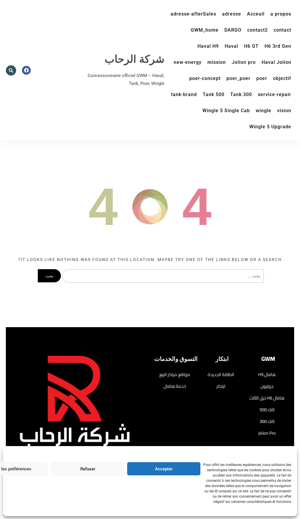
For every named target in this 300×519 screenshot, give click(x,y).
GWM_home (205, 30)
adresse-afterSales (193, 14)
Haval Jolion (276, 62)
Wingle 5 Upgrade (270, 126)
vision (284, 110)
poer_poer (238, 78)
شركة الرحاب (134, 59)
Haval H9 (208, 46)
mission (216, 62)
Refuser (87, 469)
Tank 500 (213, 94)
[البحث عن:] (161, 276)
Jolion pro (244, 62)
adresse (231, 14)
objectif (282, 78)
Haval (231, 46)
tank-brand (184, 94)
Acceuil (256, 14)
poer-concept (205, 78)
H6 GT (251, 46)
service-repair (274, 94)
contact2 (257, 30)
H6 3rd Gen (278, 46)
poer (261, 78)
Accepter (164, 469)
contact (282, 30)
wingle (263, 110)
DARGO (232, 30)
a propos (280, 14)
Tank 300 (241, 94)
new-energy (188, 62)
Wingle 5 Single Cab (226, 110)
